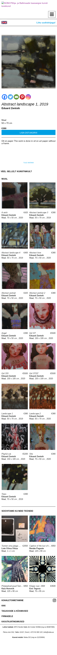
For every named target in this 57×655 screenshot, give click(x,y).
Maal (4, 120)
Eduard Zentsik (11, 108)
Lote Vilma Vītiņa (10, 548)
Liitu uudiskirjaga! (45, 22)
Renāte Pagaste (36, 548)
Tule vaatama (28, 162)
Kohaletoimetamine (13, 600)
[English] (4, 22)
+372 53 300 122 (36, 632)
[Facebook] (4, 97)
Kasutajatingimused (13, 621)
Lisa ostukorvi (28, 133)
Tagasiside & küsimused (15, 611)
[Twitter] (10, 97)
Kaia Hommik (8, 588)
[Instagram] (28, 97)
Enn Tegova (34, 588)
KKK (4, 606)
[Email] (16, 97)
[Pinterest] (22, 97)
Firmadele (7, 616)
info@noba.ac (49, 632)
